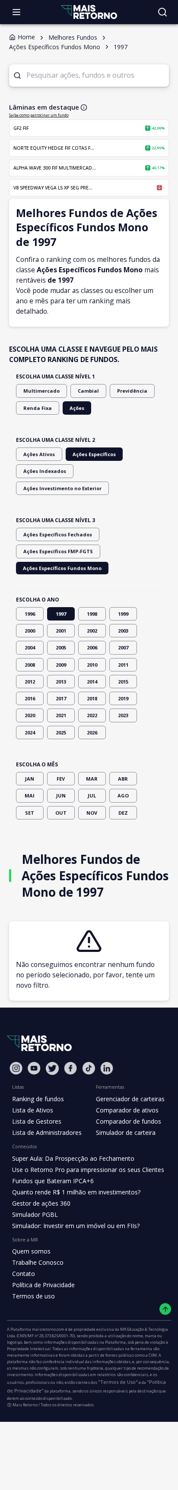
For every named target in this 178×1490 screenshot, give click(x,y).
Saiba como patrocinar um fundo (39, 115)
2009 (61, 665)
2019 (123, 698)
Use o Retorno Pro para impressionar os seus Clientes (88, 1170)
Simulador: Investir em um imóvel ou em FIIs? (76, 1226)
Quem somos (31, 1251)
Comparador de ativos (127, 1110)
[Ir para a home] (89, 12)
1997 (61, 614)
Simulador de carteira (126, 1132)
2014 (92, 681)
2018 (92, 698)
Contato (23, 1273)
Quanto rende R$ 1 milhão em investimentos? (76, 1192)
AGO (123, 795)
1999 (123, 614)
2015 (123, 681)
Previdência (132, 390)
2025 (61, 732)
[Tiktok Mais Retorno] (88, 1068)
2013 (61, 681)
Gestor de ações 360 (41, 1203)
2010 (92, 665)
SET (29, 813)
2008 (30, 665)
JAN (29, 778)
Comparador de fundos (128, 1121)
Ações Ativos (39, 454)
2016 (30, 698)
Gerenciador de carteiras (130, 1099)
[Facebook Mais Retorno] (70, 1068)
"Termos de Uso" (118, 1382)
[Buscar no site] (162, 12)
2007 (123, 647)
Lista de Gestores (36, 1121)
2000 (30, 630)
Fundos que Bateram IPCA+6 (53, 1181)
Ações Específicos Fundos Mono (62, 568)
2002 (92, 630)
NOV (91, 813)
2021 (61, 715)
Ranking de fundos (38, 1099)
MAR (92, 778)
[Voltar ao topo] (165, 1309)
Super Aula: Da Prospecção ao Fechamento (73, 1158)
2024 (30, 732)
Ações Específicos (94, 454)
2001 (61, 630)
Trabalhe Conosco (38, 1262)
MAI (30, 795)
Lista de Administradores (47, 1132)
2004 (30, 647)
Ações (77, 408)
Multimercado (41, 390)
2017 (61, 698)
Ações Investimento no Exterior (62, 488)
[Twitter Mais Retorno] (52, 1068)
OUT (61, 813)
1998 (92, 614)
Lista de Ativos (32, 1110)
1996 (30, 614)
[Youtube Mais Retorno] (34, 1068)
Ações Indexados (44, 471)
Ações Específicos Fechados (57, 534)
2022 (92, 715)
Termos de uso (33, 1296)
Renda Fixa (37, 408)
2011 (123, 665)
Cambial (88, 390)
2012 (30, 681)
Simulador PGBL (35, 1214)
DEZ (123, 813)
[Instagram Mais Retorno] (16, 1068)
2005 (61, 647)
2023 (123, 715)
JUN (61, 795)
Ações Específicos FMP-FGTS (58, 551)
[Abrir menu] (16, 12)
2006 (92, 647)
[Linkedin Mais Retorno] (106, 1068)
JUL (92, 795)
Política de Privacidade (43, 1285)
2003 (123, 630)
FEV (61, 778)
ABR (123, 778)
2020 (30, 715)
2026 (92, 732)
